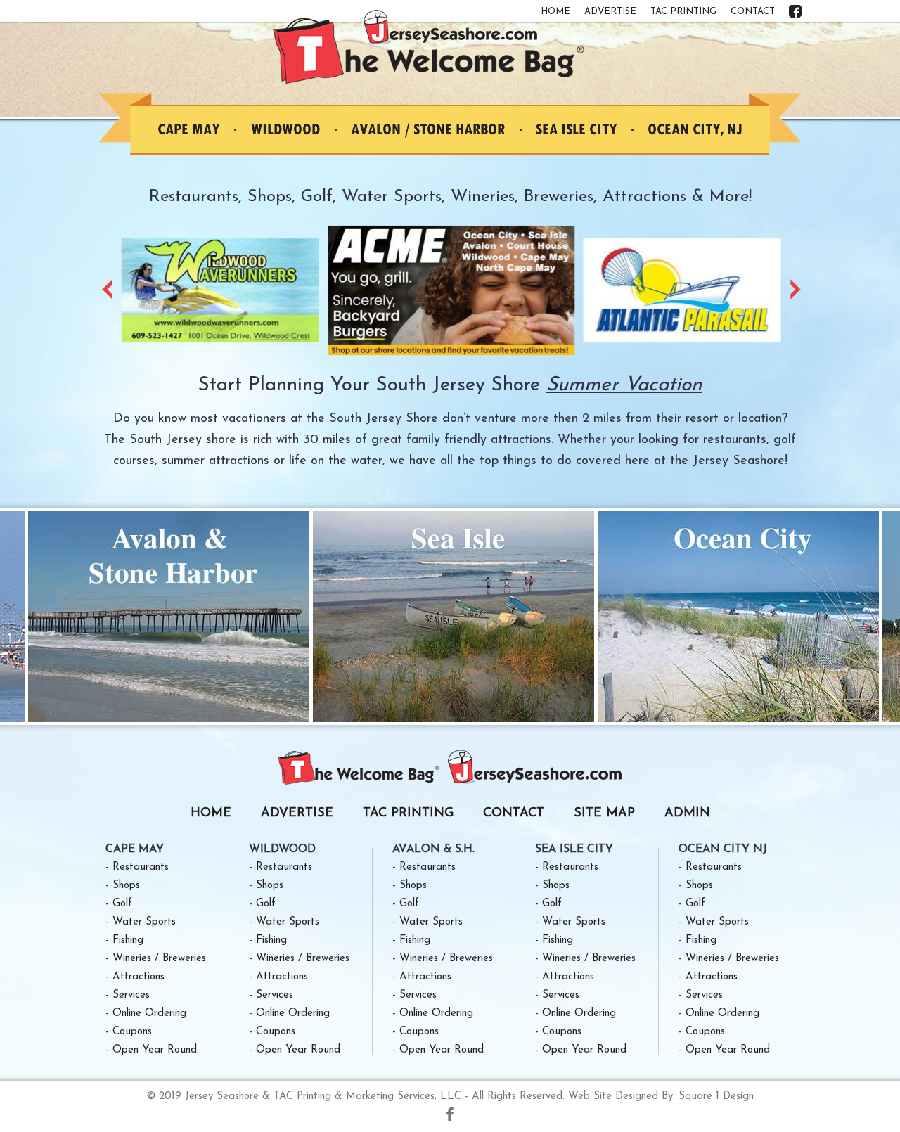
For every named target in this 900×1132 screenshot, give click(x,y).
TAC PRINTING (683, 11)
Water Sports (144, 922)
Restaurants (140, 867)
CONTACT (753, 11)
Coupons (132, 1032)
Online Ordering (149, 1013)
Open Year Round (154, 1050)
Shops (126, 885)
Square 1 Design (716, 1096)
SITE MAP (604, 813)
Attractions (138, 977)
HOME (555, 11)
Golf (122, 904)
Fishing (127, 940)
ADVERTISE (610, 11)
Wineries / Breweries (159, 958)
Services (131, 995)
